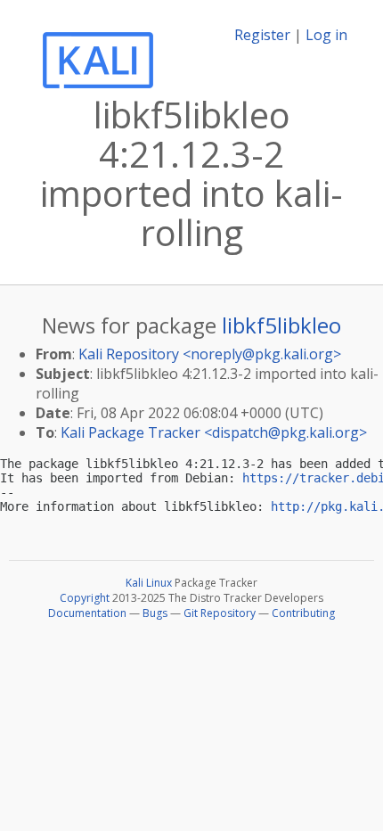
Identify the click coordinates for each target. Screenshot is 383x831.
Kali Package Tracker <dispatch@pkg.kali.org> (214, 432)
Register (262, 35)
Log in (326, 35)
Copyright (85, 597)
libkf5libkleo (281, 325)
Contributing (303, 613)
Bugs (155, 613)
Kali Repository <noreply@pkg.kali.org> (209, 354)
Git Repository (219, 613)
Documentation (87, 613)
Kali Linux (149, 582)
